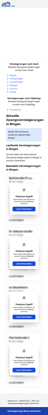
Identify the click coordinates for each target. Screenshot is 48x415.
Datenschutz (24, 401)
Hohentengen (16, 81)
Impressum (13, 401)
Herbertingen (16, 78)
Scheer (13, 92)
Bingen (13, 75)
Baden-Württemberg (18, 131)
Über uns (35, 401)
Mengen (14, 85)
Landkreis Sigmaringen (19, 134)
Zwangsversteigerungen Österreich (23, 403)
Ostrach (14, 88)
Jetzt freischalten (24, 209)
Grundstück (15, 109)
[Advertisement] (24, 34)
